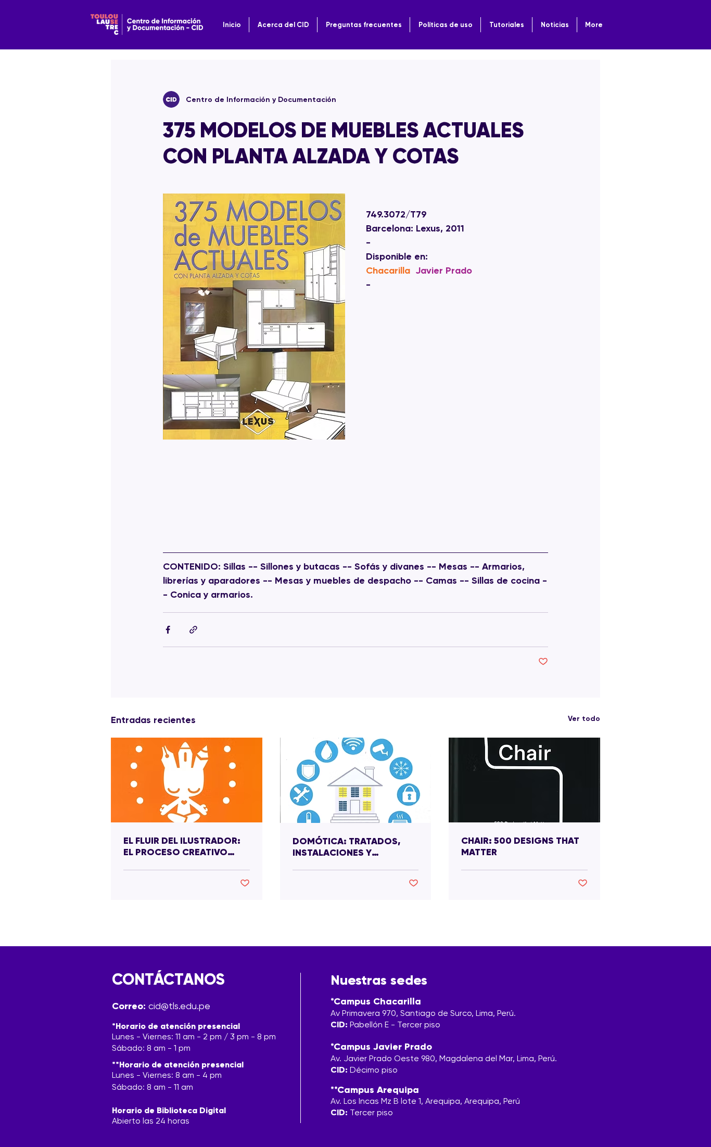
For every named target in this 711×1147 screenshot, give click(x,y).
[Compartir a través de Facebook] (168, 630)
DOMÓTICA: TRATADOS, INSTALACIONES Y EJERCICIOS (346, 846)
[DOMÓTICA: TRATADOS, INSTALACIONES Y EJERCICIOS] (355, 780)
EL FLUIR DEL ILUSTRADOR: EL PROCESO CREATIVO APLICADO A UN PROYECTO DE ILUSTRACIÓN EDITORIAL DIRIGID (185, 846)
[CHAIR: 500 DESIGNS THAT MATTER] (524, 780)
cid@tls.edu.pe (179, 1005)
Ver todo (584, 718)
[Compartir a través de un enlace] (193, 630)
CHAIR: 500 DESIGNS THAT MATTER (520, 846)
